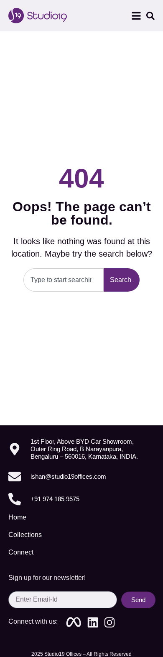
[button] (136, 15)
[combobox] (63, 280)
